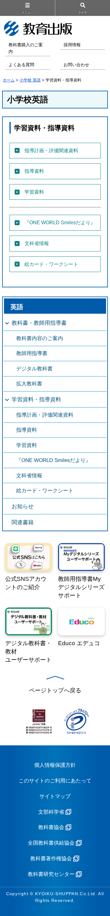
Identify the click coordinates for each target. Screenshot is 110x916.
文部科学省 (51, 812)
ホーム (9, 80)
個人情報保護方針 (55, 765)
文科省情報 (29, 476)
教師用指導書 (31, 353)
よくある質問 (21, 64)
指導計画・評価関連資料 (44, 415)
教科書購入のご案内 (26, 48)
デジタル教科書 (34, 369)
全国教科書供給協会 (51, 843)
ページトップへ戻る (55, 690)
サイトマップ (55, 796)
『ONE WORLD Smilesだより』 (53, 460)
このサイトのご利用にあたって (55, 781)
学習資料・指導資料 (36, 399)
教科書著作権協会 (51, 858)
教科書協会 (51, 827)
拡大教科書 (29, 384)
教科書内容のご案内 (39, 338)
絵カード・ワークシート (44, 491)
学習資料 (26, 445)
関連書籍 (23, 522)
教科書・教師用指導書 (39, 323)
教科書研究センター (51, 874)
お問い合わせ (76, 64)
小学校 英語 (30, 80)
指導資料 (26, 430)
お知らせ (23, 506)
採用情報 (72, 45)
